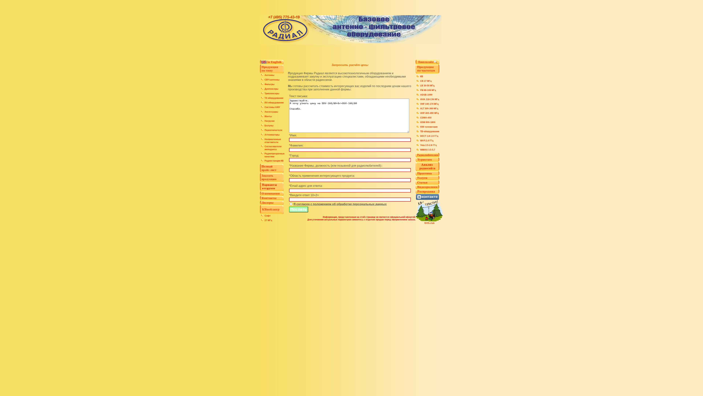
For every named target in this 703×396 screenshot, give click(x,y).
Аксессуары (271, 112)
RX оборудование (274, 102)
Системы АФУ (272, 107)
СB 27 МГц (426, 81)
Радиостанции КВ (274, 161)
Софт (268, 215)
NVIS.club (429, 223)
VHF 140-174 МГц (429, 104)
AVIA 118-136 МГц (429, 99)
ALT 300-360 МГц (429, 108)
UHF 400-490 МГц (429, 113)
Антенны (269, 75)
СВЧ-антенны (272, 79)
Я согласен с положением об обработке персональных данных (340, 204)
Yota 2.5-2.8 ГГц (428, 145)
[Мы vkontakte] (427, 199)
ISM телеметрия (429, 127)
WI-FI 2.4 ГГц (426, 140)
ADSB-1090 (426, 95)
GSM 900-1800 (427, 122)
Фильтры (269, 84)
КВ (421, 76)
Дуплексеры (271, 89)
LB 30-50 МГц (427, 85)
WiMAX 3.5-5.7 (427, 149)
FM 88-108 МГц (428, 90)
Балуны (269, 125)
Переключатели (273, 130)
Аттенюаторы (272, 134)
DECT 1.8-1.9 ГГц (429, 136)
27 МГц (268, 220)
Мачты (268, 116)
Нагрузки (269, 121)
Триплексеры (272, 93)
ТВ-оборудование (429, 131)
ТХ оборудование (274, 98)
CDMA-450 (426, 117)
